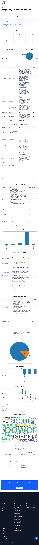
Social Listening (17, 525)
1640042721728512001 (5, 314)
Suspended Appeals (17, 519)
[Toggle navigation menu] (36, 3)
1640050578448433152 (5, 292)
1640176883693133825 (5, 272)
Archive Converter (17, 508)
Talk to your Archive (17, 510)
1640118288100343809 (5, 275)
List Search (16, 517)
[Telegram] (36, 538)
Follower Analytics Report (18, 516)
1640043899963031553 (5, 332)
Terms (3, 535)
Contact (3, 533)
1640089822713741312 (5, 321)
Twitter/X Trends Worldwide (31, 507)
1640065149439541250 (5, 285)
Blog (27, 505)
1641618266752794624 (5, 263)
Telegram (17, 531)
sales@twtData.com (18, 530)
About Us (3, 531)
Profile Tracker (16, 524)
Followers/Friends (5, 505)
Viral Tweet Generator (18, 513)
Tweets (3, 507)
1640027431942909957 (5, 307)
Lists (3, 508)
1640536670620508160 (5, 268)
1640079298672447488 (5, 281)
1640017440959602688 (5, 258)
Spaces (3, 510)
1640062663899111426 (5, 289)
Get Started (19, 487)
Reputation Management (18, 521)
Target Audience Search (18, 505)
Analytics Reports (17, 514)
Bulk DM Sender (17, 522)
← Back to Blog (3, 7)
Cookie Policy (4, 538)
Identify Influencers (17, 507)
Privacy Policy (4, 536)
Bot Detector (16, 511)
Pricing (3, 530)
